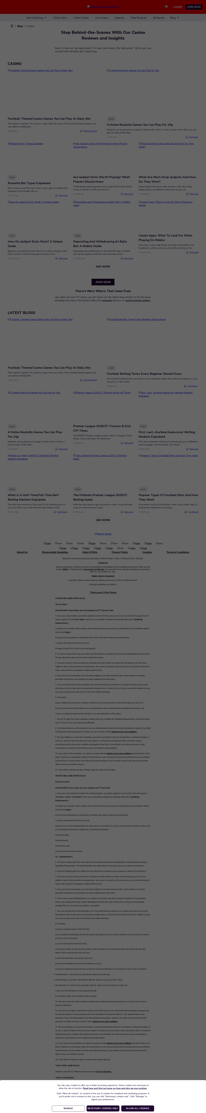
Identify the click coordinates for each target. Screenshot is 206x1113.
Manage (68, 1108)
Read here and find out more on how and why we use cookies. (115, 1088)
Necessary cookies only (103, 1108)
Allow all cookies (137, 1108)
